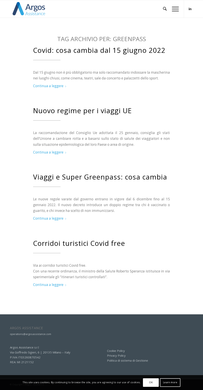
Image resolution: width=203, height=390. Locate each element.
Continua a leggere (48, 86)
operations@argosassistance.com (30, 334)
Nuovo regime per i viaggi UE (82, 110)
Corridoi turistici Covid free (79, 243)
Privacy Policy (116, 355)
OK (151, 382)
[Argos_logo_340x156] (29, 9)
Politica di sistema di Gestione (127, 360)
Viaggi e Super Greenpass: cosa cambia (100, 176)
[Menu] (174, 9)
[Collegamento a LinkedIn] (190, 9)
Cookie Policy (116, 351)
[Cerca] (164, 9)
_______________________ (46, 59)
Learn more (170, 382)
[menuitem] (164, 9)
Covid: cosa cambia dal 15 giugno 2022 (99, 50)
